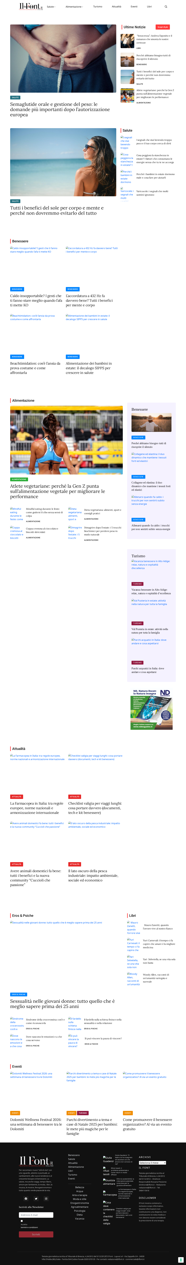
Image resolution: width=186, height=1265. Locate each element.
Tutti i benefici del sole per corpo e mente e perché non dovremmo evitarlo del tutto (155, 75)
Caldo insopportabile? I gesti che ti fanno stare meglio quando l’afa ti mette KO (36, 300)
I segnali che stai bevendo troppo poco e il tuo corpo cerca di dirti (154, 141)
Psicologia (79, 1211)
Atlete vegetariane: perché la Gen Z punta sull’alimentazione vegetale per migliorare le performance (155, 94)
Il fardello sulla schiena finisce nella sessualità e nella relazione (102, 1021)
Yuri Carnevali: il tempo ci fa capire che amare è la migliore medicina (159, 944)
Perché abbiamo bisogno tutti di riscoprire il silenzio (153, 57)
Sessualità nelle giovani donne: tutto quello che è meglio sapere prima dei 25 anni (62, 1004)
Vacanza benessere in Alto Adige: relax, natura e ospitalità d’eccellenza (151, 591)
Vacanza (79, 1219)
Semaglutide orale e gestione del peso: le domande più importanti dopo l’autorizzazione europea (60, 109)
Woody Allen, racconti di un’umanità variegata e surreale (156, 978)
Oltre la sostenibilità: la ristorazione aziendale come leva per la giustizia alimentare (125, 1182)
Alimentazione (73, 6)
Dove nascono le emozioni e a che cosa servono (44, 1038)
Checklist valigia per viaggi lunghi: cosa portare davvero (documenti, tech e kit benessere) (95, 808)
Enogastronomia (79, 1203)
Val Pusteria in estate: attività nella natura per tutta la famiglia (150, 631)
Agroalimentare (79, 1207)
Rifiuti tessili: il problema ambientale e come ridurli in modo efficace (120, 1171)
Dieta (80, 1215)
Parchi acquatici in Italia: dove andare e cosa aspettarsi (148, 670)
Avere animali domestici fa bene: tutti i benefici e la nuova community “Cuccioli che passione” (35, 878)
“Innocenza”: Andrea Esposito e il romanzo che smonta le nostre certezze (154, 39)
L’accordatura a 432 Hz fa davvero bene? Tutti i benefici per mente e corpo (89, 300)
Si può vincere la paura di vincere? (103, 1038)
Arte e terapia (79, 1195)
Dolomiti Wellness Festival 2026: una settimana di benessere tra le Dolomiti (36, 1124)
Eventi (134, 6)
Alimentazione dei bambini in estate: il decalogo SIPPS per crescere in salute (89, 368)
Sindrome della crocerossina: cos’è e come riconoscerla (45, 1021)
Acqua (79, 1191)
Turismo (97, 6)
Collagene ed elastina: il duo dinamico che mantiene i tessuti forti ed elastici (151, 486)
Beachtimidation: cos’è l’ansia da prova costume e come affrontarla (35, 368)
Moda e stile (79, 1199)
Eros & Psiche (18, 994)
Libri (149, 6)
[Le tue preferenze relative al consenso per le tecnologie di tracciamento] (181, 1260)
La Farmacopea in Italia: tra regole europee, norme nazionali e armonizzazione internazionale (36, 808)
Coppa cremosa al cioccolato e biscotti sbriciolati (42, 530)
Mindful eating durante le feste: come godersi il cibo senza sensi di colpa (44, 512)
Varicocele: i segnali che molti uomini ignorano (152, 193)
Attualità (116, 6)
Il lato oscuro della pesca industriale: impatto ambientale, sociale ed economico (93, 875)
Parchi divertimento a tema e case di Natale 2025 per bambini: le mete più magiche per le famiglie (92, 1126)
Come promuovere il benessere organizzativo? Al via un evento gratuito (147, 1124)
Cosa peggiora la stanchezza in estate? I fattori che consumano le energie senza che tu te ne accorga (155, 159)
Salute (50, 6)
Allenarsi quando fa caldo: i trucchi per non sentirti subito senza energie (151, 527)
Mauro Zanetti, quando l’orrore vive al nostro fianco (158, 927)
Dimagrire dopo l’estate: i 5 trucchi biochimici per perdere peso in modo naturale (102, 531)
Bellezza (79, 1187)
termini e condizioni (29, 1227)
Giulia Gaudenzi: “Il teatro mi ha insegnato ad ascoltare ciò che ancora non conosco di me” (123, 1159)
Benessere (29, 6)
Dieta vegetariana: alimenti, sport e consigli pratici (102, 511)
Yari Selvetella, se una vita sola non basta (159, 961)
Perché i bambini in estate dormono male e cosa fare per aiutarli (155, 176)
